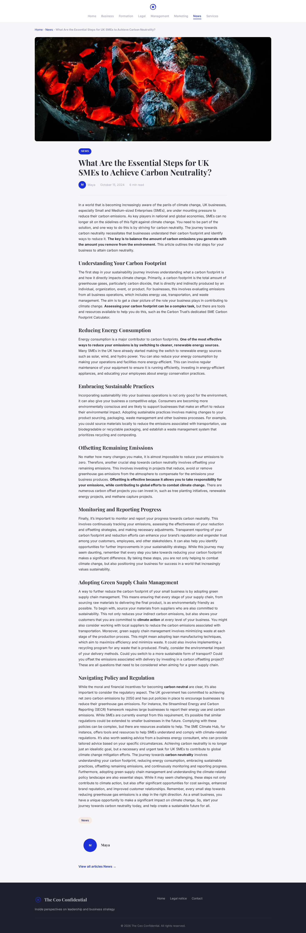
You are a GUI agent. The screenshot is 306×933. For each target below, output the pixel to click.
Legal (142, 16)
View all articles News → (97, 866)
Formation (126, 16)
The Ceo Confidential (65, 899)
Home (92, 16)
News (197, 16)
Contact (197, 898)
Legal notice (178, 898)
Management (160, 16)
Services (212, 16)
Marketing (181, 16)
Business (107, 16)
